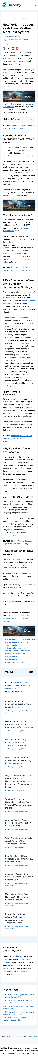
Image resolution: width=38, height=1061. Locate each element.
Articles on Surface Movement (17, 651)
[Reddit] (17, 48)
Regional (24, 811)
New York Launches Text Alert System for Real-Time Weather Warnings (18, 618)
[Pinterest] (13, 48)
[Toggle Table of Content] (30, 119)
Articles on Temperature (15, 654)
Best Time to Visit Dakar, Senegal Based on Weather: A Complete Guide (19, 859)
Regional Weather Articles (15, 662)
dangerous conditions (12, 195)
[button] (35, 5)
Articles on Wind (11, 659)
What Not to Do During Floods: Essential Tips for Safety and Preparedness (17, 742)
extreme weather (10, 72)
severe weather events (16, 559)
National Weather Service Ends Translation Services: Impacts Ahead (17, 438)
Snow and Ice (25, 767)
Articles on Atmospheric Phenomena (20, 639)
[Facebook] (4, 48)
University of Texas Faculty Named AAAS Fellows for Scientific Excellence (17, 897)
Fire (22, 847)
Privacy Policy (32, 1036)
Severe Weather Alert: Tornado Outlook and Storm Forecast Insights (18, 270)
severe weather (14, 61)
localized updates (10, 535)
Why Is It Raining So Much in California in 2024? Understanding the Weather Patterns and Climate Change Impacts (18, 781)
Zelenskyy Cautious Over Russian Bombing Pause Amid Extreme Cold (19, 877)
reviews (8, 962)
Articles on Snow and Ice (15, 648)
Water (23, 731)
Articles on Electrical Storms (16, 642)
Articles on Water (12, 656)
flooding (10, 104)
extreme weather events (13, 253)
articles (29, 959)
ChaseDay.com (17, 956)
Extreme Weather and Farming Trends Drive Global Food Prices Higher (18, 704)
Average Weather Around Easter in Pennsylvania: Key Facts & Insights (18, 823)
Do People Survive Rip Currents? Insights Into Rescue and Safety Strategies (19, 724)
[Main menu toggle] (29, 5)
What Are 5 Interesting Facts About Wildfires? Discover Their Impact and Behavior (18, 841)
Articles (7, 711)
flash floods (17, 256)
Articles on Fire (11, 645)
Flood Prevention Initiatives (16, 317)
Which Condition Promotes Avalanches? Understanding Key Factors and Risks (18, 760)
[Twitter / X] (8, 48)
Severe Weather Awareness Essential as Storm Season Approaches (17, 685)
